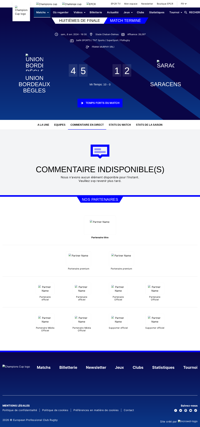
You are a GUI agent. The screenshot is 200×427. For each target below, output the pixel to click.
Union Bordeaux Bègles (34, 84)
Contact (129, 410)
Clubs (138, 367)
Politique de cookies (55, 410)
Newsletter (96, 367)
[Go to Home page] (21, 10)
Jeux (119, 367)
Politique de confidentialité (19, 410)
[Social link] (176, 410)
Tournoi (190, 367)
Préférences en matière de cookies (96, 410)
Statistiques (163, 367)
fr (182, 3)
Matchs (44, 367)
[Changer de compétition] (47, 3)
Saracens (165, 84)
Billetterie (68, 367)
